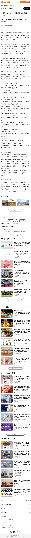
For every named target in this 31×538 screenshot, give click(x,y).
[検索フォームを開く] (18, 2)
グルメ (10, 5)
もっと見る (26, 307)
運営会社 (3, 516)
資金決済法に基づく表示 (8, 527)
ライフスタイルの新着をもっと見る (15, 434)
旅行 (14, 5)
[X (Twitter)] (11, 223)
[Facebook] (8, 223)
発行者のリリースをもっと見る (15, 299)
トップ (2, 500)
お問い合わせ (15, 235)
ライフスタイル (19, 217)
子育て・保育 (22, 220)
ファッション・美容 (21, 5)
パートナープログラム (7, 519)
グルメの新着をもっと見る (15, 368)
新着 (2, 5)
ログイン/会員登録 (25, 1)
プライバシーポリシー (7, 525)
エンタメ (6, 5)
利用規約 (3, 522)
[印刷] (17, 223)
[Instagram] (17, 532)
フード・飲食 (11, 217)
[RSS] (20, 532)
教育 (17, 220)
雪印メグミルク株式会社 (6, 25)
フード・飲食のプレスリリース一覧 (14, 500)
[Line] (14, 223)
